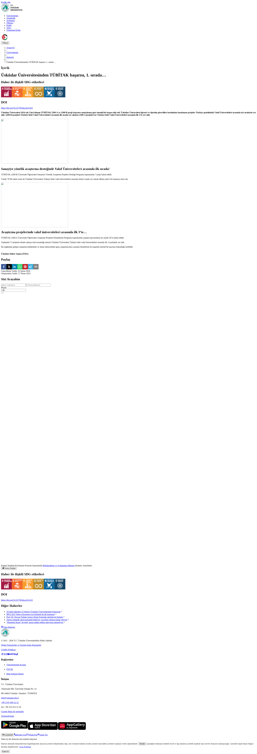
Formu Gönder (10, 568)
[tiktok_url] (17, 654)
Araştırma (10, 20)
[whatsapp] (19, 267)
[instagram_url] (6, 654)
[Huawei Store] (72, 729)
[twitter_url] (4, 654)
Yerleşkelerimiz (7, 716)
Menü (6, 43)
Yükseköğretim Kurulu (16, 665)
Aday (8, 28)
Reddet (142, 744)
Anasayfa (10, 48)
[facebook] (3, 267)
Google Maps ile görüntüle (12, 711)
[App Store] (43, 729)
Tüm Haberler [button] (9, 627)
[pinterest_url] (13, 654)
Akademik (10, 18)
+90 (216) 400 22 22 (10, 702)
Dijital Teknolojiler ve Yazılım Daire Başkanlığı (21, 645)
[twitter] (9, 267)
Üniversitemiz (12, 16)
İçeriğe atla (5, 2)
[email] (36, 267)
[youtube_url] (8, 654)
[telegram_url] (11, 654)
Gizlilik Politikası (8, 650)
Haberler (10, 57)
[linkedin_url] (15, 654)
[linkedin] (14, 267)
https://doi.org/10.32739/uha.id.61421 (17, 108)
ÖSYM (9, 669)
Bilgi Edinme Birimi (15, 674)
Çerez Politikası (25, 747)
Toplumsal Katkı (13, 30)
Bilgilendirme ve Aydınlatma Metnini (58, 565)
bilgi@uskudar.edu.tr (10, 698)
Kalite (9, 25)
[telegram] (30, 267)
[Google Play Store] (14, 729)
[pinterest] (25, 267)
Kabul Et (5, 752)
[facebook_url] (2, 654)
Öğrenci (9, 23)
